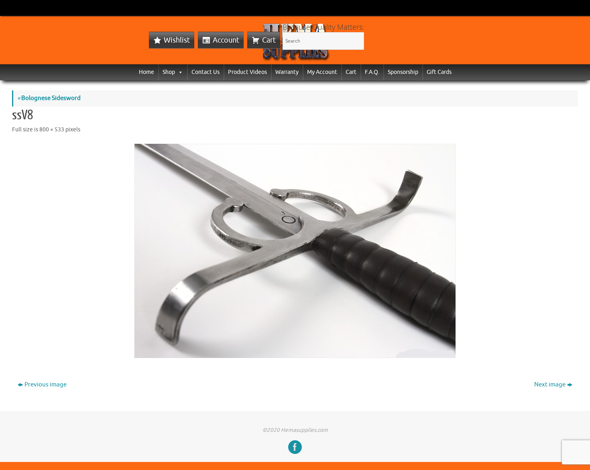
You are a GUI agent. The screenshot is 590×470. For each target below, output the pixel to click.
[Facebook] (295, 447)
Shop (169, 72)
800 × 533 (51, 129)
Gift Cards (439, 72)
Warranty (287, 72)
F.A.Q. (372, 72)
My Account (322, 72)
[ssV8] (295, 251)
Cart (269, 40)
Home (146, 72)
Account (226, 40)
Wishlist (177, 40)
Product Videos (247, 72)
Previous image (45, 384)
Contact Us (205, 72)
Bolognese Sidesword (49, 98)
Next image (550, 384)
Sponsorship (403, 72)
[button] (179, 72)
